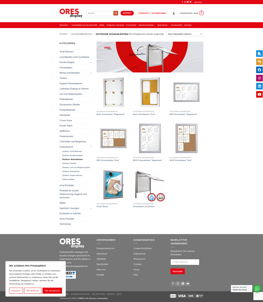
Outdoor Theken (69, 163)
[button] (173, 13)
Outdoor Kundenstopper (72, 155)
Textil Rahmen (67, 52)
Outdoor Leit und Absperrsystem (76, 167)
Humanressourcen (106, 248)
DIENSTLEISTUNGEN (146, 25)
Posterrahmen (66, 136)
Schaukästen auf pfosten (144, 206)
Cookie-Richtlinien (143, 248)
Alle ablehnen (33, 291)
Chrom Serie (66, 120)
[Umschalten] (90, 62)
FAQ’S (119, 294)
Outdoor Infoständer (71, 171)
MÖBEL (102, 25)
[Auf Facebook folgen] (182, 2)
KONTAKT (188, 25)
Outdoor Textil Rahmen (72, 151)
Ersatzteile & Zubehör (70, 213)
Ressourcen (139, 259)
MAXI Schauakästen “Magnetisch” (147, 160)
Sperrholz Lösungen (115, 25)
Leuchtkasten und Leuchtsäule (74, 57)
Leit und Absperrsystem (71, 94)
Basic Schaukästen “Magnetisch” (111, 114)
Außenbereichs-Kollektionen (84, 25)
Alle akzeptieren (52, 291)
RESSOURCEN (162, 25)
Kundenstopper (67, 62)
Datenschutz (140, 254)
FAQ (136, 275)
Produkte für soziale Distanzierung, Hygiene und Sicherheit (73, 194)
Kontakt (100, 275)
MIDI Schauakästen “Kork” (108, 160)
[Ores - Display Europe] (71, 13)
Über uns (101, 269)
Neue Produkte (67, 219)
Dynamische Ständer (70, 104)
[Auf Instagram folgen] (185, 2)
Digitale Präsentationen (71, 83)
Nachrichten (176, 25)
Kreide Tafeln (66, 125)
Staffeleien (65, 131)
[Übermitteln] (115, 13)
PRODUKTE (64, 25)
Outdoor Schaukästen (72, 159)
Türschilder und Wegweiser (73, 141)
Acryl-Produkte (67, 185)
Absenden (178, 271)
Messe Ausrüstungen (70, 73)
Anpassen (16, 291)
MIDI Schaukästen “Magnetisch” (183, 114)
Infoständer (65, 115)
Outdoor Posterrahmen (72, 175)
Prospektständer (67, 110)
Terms (136, 269)
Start (64, 34)
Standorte (101, 259)
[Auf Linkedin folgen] (187, 2)
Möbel (63, 203)
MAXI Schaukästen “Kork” (181, 160)
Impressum (102, 254)
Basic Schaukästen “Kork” (144, 114)
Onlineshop (131, 25)
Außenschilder (68, 179)
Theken (63, 78)
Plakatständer (66, 99)
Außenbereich (81, 34)
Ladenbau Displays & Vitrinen (74, 89)
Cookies (138, 264)
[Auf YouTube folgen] (190, 2)
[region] (35, 279)
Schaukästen (66, 67)
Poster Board (102, 206)
